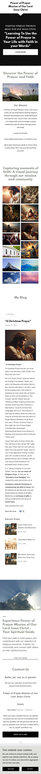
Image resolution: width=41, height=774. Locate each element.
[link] (20, 7)
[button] (33, 710)
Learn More (20, 52)
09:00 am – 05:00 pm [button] (24, 710)
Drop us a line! (20, 734)
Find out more (20, 658)
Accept (30, 769)
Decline (11, 769)
